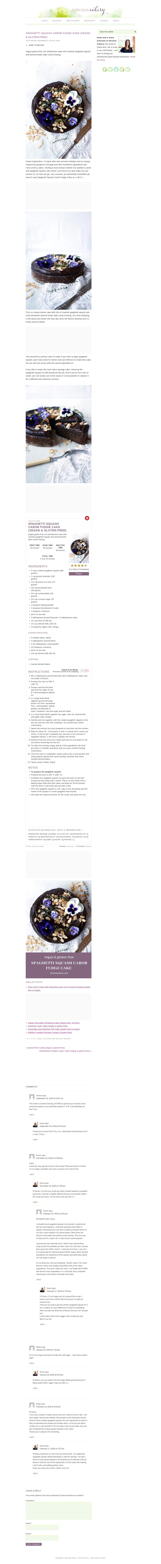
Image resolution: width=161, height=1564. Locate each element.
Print (79, 574)
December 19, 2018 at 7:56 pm (52, 1186)
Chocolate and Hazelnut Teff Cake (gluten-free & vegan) (54, 1029)
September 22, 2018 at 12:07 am (49, 1098)
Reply (32, 1114)
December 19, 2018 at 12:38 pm (49, 1158)
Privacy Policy (83, 1558)
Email (29, 1534)
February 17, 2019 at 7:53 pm (59, 1291)
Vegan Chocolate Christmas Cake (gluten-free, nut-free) (54, 1023)
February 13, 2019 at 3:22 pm (48, 1407)
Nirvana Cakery (80, 8)
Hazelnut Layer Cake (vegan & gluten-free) (48, 1026)
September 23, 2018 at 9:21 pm (53, 1126)
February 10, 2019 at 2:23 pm (55, 1214)
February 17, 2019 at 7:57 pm (52, 1449)
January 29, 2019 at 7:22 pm (48, 1350)
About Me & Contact (97, 1558)
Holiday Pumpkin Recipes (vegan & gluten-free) (50, 1032)
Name (29, 1523)
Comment (30, 1501)
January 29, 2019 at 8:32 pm (51, 1375)
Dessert (67, 1038)
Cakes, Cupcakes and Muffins (50, 1038)
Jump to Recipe (36, 45)
